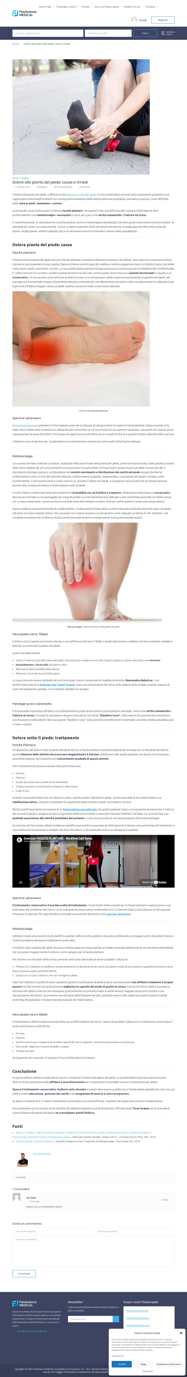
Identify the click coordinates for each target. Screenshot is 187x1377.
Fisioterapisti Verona (138, 1325)
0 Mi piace (42, 186)
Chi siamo (150, 6)
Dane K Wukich (129, 1132)
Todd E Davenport (45, 1132)
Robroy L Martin (25, 1132)
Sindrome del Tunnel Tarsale (57, 684)
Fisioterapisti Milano (137, 1318)
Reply (165, 1199)
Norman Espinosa (43, 1141)
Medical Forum (132, 6)
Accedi (143, 20)
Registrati (163, 20)
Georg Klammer (24, 1141)
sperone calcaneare (27, 425)
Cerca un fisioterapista (106, 6)
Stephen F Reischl (66, 1132)
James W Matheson (109, 1132)
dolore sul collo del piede (81, 194)
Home (15, 44)
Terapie (85, 6)
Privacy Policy (147, 1371)
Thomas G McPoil (87, 1132)
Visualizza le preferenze (168, 1364)
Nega (143, 1364)
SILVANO (31, 1197)
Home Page (45, 6)
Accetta (122, 1364)
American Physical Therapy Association (48, 1137)
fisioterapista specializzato (80, 809)
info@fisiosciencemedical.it (32, 1331)
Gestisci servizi (117, 1356)
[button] (181, 1333)
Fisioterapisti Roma (137, 1310)
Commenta (24, 1273)
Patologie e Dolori (66, 6)
